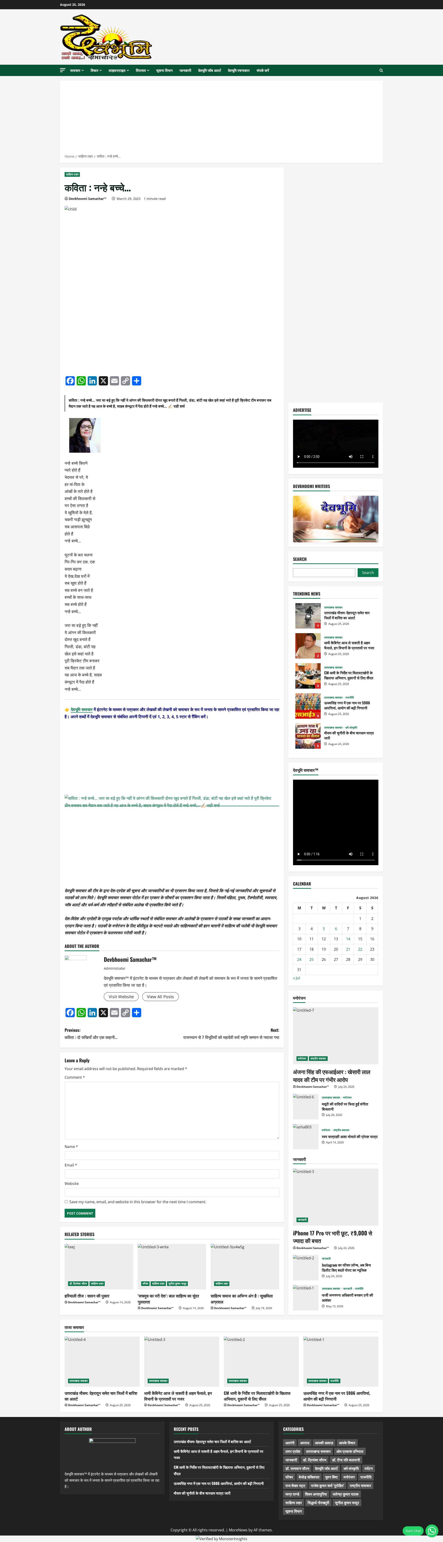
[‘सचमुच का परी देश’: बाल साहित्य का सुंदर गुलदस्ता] (172, 1267)
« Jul (296, 977)
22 (360, 949)
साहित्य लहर (72, 174)
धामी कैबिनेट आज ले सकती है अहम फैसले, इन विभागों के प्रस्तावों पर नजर (308, 646)
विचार (94, 70)
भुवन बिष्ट (331, 1477)
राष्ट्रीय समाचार (318, 1058)
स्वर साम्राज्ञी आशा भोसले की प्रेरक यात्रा (305, 1136)
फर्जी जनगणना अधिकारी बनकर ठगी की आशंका (305, 1297)
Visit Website (121, 996)
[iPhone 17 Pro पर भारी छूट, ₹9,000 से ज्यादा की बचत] (335, 1197)
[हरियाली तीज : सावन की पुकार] (99, 1267)
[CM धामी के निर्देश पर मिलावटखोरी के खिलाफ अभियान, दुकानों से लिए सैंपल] (261, 1362)
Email (71, 1165)
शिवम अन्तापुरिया (316, 1494)
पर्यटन (369, 1468)
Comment (75, 1077)
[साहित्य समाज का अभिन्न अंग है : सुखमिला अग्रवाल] (245, 1267)
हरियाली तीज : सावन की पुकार (87, 1296)
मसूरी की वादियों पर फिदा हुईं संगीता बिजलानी (305, 1106)
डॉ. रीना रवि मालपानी (346, 1460)
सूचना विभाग (164, 70)
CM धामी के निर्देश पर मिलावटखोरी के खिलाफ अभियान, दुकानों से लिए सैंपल (308, 676)
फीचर (145, 1284)
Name (71, 1146)
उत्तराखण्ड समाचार (333, 607)
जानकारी (185, 70)
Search (300, 559)
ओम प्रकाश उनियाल (349, 1451)
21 (348, 949)
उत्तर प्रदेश (292, 1451)
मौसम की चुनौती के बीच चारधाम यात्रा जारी (308, 736)
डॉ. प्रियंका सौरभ (78, 1284)
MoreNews (238, 1530)
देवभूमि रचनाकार (239, 70)
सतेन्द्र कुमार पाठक (346, 1494)
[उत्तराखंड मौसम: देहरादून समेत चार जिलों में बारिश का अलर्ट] (102, 1362)
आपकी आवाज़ (324, 1442)
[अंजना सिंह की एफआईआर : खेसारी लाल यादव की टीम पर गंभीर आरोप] (335, 1035)
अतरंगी (289, 1442)
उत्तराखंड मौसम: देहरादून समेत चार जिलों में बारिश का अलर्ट (308, 616)
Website (72, 1183)
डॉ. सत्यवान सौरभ (297, 1468)
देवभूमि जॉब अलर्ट (209, 70)
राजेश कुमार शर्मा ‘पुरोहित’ (327, 1485)
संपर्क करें (263, 70)
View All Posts (160, 996)
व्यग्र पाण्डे (292, 1494)
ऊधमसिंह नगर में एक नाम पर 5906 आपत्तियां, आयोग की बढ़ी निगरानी (308, 706)
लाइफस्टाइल (117, 70)
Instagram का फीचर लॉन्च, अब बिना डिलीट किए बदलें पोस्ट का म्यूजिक (305, 1267)
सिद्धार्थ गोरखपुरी (318, 1502)
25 (311, 959)
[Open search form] (381, 70)
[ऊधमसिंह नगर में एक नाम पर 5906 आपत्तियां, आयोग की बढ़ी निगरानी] (340, 1362)
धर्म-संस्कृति (351, 727)
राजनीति (349, 697)
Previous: (91, 1033)
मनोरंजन (302, 1058)
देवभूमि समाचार (82, 709)
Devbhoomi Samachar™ (87, 198)
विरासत (141, 70)
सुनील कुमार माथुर (177, 1284)
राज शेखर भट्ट (295, 1485)
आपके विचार (347, 1442)
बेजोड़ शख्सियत (309, 1477)
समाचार (75, 70)
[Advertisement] (221, 118)
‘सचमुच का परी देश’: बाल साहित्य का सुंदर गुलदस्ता (168, 1298)
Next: (231, 1033)
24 (299, 959)
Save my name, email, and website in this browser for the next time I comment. (137, 1201)
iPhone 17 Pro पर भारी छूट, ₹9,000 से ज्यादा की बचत (332, 1237)
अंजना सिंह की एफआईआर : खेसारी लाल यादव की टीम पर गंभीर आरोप (331, 1075)
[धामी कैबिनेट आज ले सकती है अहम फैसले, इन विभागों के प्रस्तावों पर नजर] (181, 1362)
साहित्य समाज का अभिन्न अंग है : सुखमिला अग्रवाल (242, 1298)
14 (348, 938)
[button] (63, 70)
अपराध (304, 1442)
